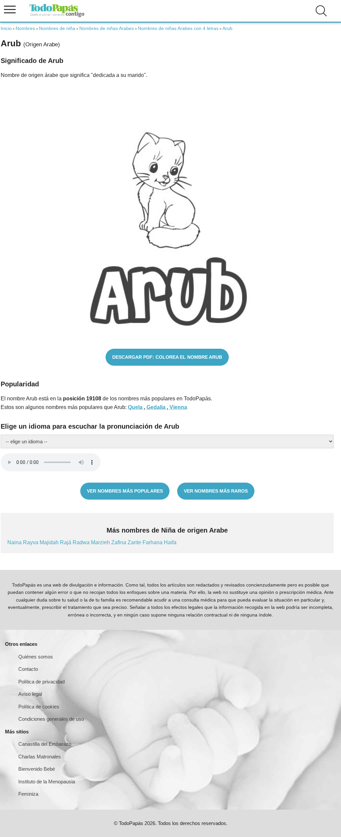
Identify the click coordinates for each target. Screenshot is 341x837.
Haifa (170, 542)
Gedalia (157, 407)
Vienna (178, 407)
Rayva (31, 542)
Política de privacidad (41, 681)
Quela (136, 407)
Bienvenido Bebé (36, 769)
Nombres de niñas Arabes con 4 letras (178, 28)
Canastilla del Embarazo (44, 744)
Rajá (66, 542)
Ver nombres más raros (216, 491)
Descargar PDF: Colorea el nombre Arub (167, 357)
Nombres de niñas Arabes (106, 28)
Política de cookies (38, 706)
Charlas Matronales (39, 756)
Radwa (82, 542)
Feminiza (28, 794)
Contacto (28, 669)
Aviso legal (30, 694)
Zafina (119, 542)
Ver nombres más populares (125, 491)
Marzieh (101, 542)
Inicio (6, 28)
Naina (15, 542)
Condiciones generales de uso (51, 719)
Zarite (135, 542)
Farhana (153, 542)
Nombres (25, 28)
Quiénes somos (35, 656)
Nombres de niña (57, 28)
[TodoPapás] (57, 16)
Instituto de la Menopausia (46, 781)
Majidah (50, 542)
